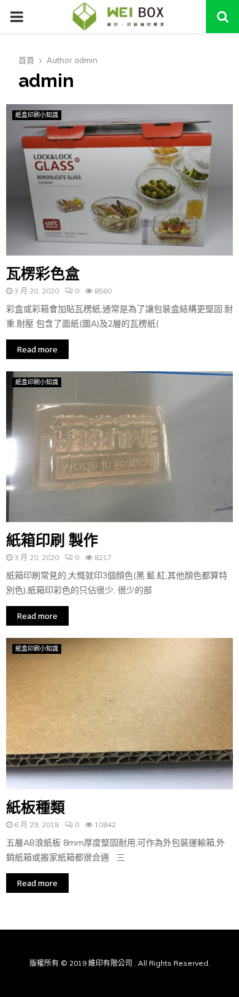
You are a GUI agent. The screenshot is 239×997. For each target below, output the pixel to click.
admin (85, 60)
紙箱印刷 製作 (52, 540)
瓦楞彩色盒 (43, 273)
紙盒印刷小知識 (36, 115)
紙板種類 (35, 807)
